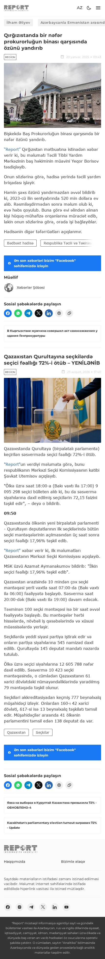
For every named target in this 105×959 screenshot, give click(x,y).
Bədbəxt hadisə (20, 243)
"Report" (12, 464)
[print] (59, 313)
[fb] (8, 313)
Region (10, 57)
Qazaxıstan (16, 732)
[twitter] (38, 313)
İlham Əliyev (18, 22)
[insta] (19, 907)
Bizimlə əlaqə (73, 861)
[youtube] (66, 907)
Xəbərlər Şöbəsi (31, 287)
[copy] (69, 313)
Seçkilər (42, 732)
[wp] (18, 313)
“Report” (12, 149)
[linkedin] (49, 313)
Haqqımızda (14, 861)
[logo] (16, 8)
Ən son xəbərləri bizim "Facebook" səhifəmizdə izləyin (45, 263)
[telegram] (28, 313)
